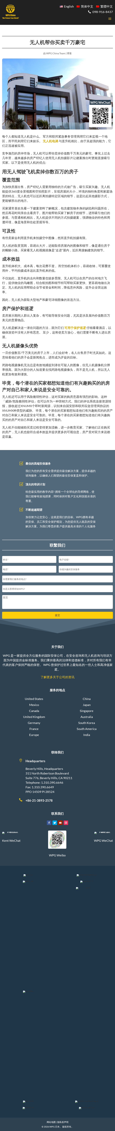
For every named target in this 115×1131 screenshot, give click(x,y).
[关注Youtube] (60, 823)
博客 (69, 53)
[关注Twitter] (54, 823)
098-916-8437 (102, 12)
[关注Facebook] (49, 823)
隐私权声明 (62, 1122)
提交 (57, 615)
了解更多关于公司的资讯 (57, 677)
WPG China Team (55, 53)
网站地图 (51, 1122)
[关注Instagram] (66, 823)
